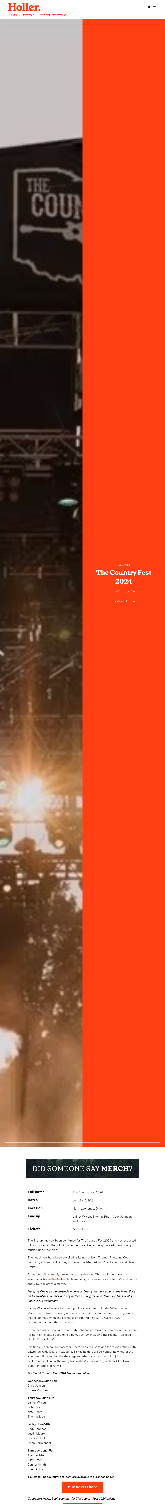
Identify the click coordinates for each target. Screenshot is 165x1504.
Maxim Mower (125, 600)
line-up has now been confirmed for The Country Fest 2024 (72, 1240)
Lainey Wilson (87, 1257)
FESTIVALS (28, 15)
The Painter (45, 1338)
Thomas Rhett (107, 1257)
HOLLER (13, 15)
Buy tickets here (82, 1487)
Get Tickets (80, 1228)
